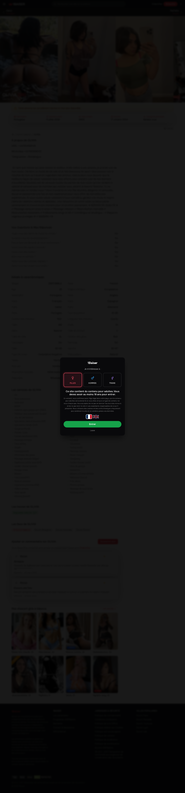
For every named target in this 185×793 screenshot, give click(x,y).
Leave (92, 430)
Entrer (92, 424)
